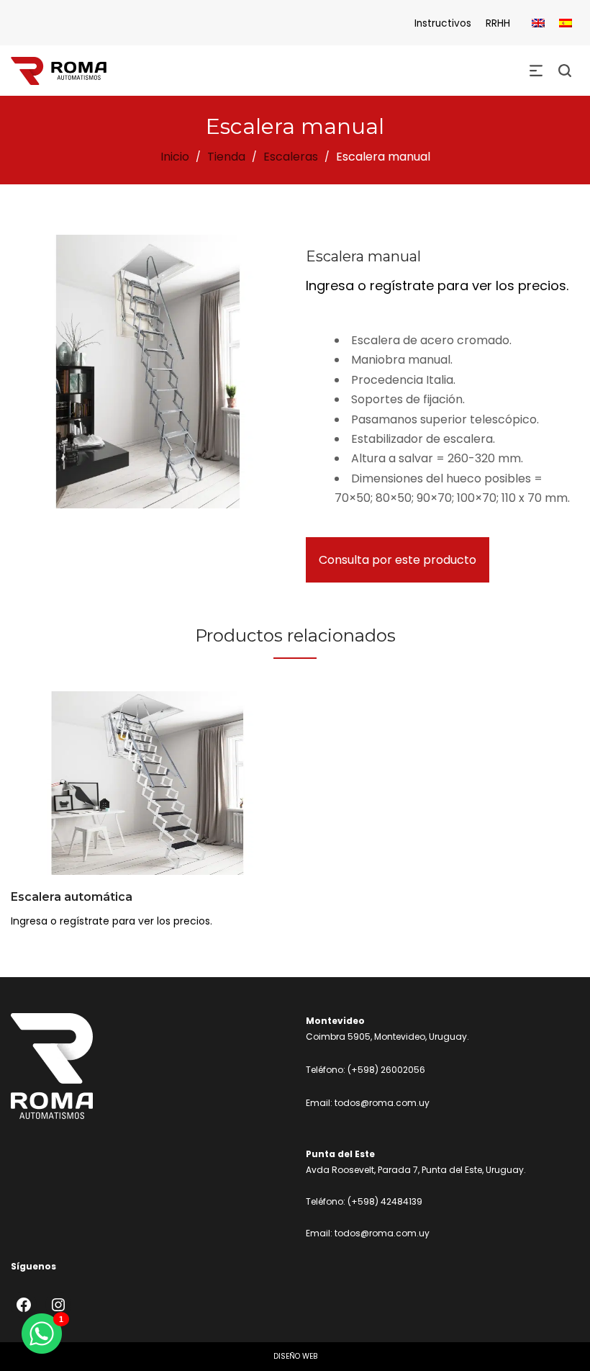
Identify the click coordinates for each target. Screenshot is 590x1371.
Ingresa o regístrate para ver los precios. (437, 286)
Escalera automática (71, 897)
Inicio (174, 156)
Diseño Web (295, 1356)
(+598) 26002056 (386, 1070)
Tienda (226, 156)
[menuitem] (538, 23)
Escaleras (290, 156)
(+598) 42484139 (385, 1201)
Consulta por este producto (397, 560)
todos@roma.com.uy (382, 1103)
